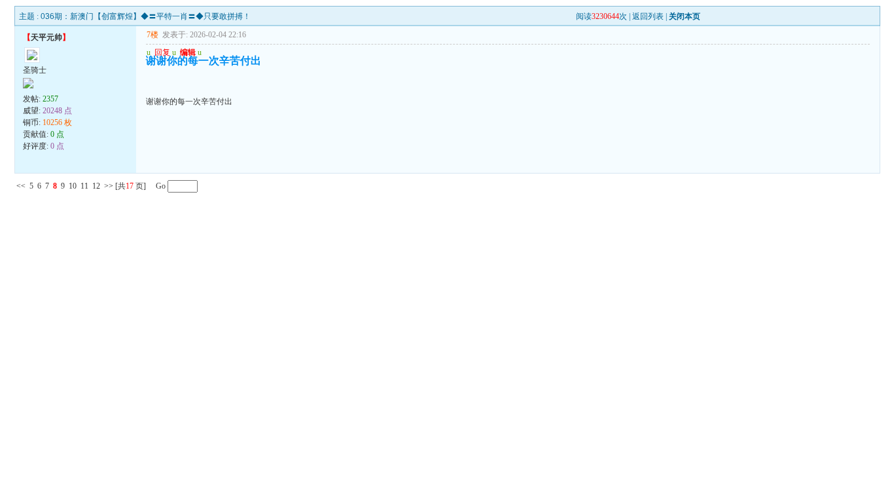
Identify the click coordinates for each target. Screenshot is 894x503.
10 (73, 186)
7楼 (152, 34)
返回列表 (648, 16)
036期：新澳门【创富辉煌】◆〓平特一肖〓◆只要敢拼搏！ (146, 16)
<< (21, 186)
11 (84, 186)
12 (96, 186)
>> (108, 186)
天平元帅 (46, 37)
